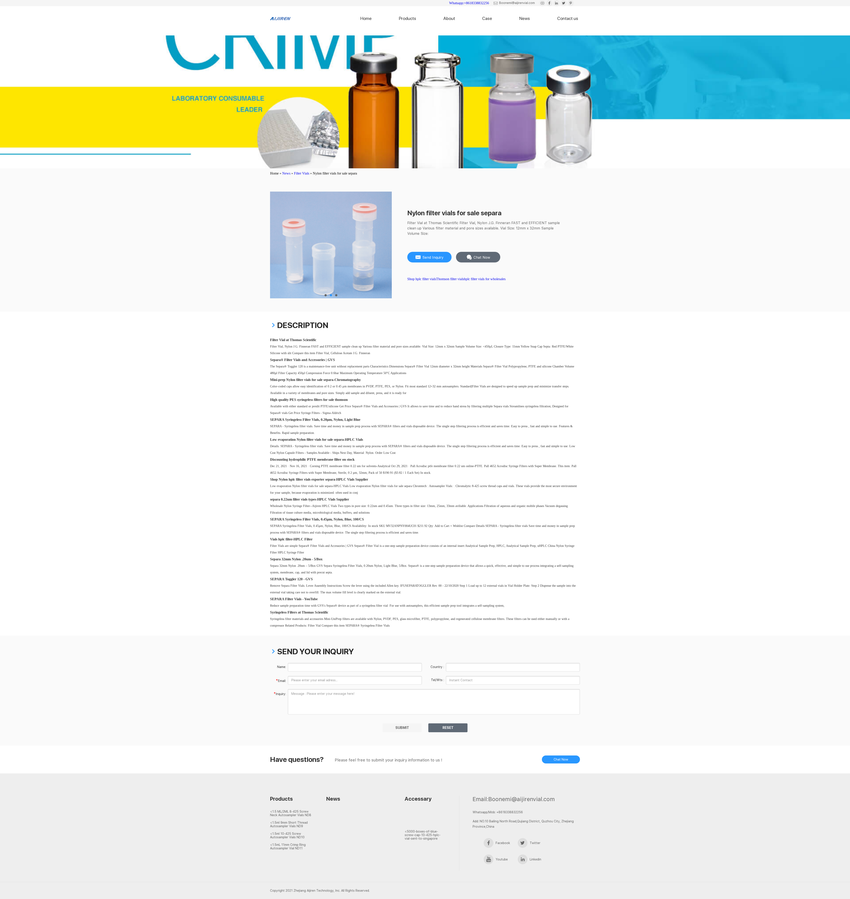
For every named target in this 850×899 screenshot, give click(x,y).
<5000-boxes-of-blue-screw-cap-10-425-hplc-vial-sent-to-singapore (422, 835)
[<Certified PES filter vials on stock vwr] (350, 828)
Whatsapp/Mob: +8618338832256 (498, 812)
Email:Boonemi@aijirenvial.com (514, 799)
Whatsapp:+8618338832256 (469, 3)
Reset (448, 728)
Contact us (567, 18)
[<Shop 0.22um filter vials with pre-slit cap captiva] (350, 836)
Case (487, 18)
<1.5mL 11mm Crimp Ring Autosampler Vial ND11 (288, 846)
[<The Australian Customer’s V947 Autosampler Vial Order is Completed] (424, 816)
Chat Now (561, 759)
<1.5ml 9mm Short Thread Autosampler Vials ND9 (289, 824)
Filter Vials (301, 173)
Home (366, 18)
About (449, 18)
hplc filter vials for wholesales (485, 279)
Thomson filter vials (450, 279)
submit (402, 728)
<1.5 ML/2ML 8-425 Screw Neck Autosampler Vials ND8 (290, 813)
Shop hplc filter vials (421, 279)
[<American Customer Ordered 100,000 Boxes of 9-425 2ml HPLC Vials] (424, 824)
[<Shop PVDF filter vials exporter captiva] (350, 820)
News (524, 18)
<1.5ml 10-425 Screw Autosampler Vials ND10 (287, 835)
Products (407, 18)
